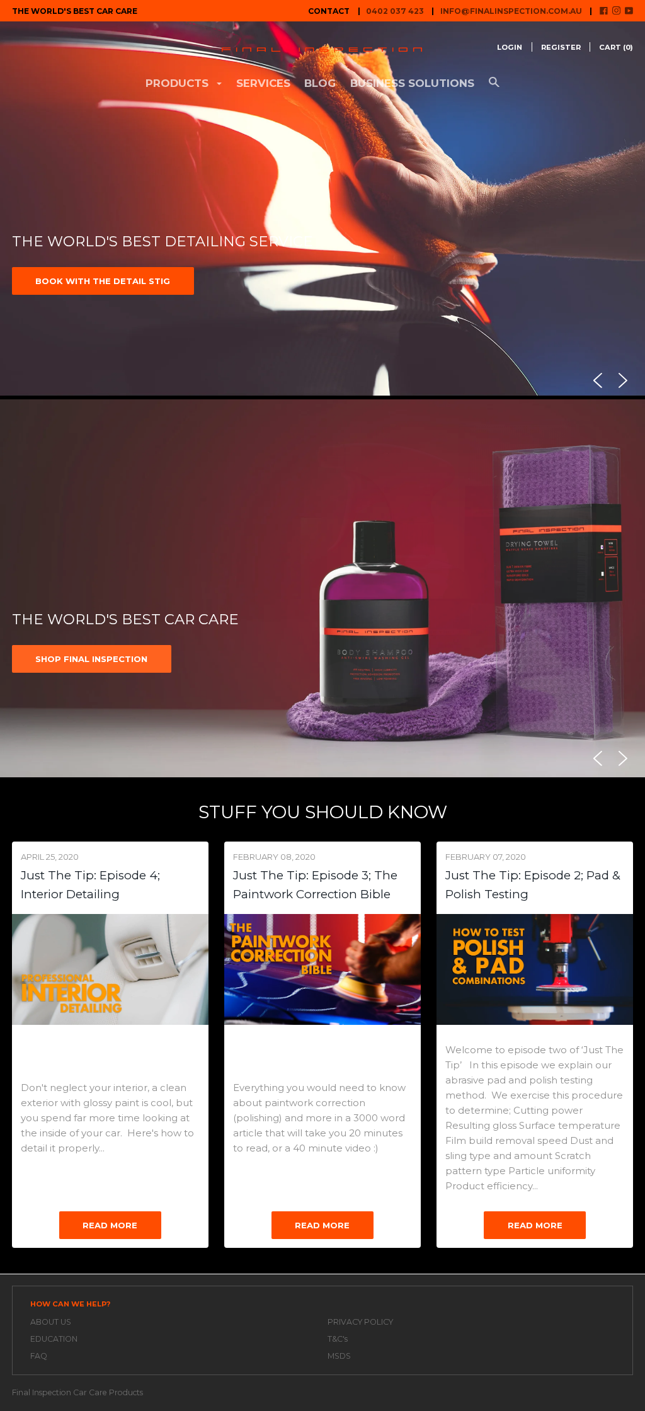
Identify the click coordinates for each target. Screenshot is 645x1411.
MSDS (339, 1356)
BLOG (320, 83)
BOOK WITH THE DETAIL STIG (102, 281)
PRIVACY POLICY (360, 1322)
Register (561, 47)
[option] (322, 210)
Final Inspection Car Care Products (77, 1392)
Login (509, 47)
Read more (110, 1225)
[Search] (494, 87)
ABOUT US (50, 1322)
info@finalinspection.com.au (511, 11)
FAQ (38, 1356)
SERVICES (263, 83)
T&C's (338, 1339)
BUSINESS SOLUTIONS (412, 83)
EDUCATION (53, 1339)
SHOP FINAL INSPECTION (91, 659)
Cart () (616, 47)
